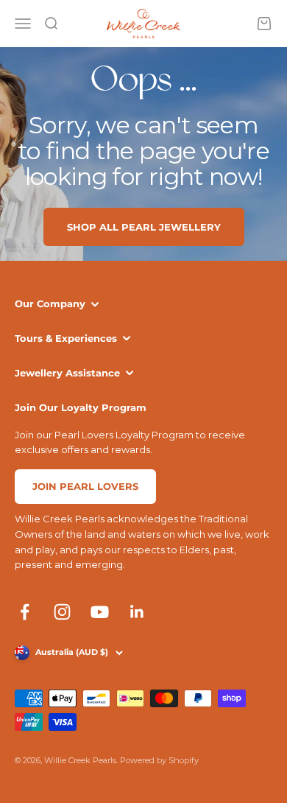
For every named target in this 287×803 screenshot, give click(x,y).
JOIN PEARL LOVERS (85, 486)
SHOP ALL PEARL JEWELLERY (144, 227)
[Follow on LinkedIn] (137, 612)
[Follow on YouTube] (100, 612)
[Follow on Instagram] (62, 612)
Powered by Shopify (159, 760)
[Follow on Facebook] (25, 612)
